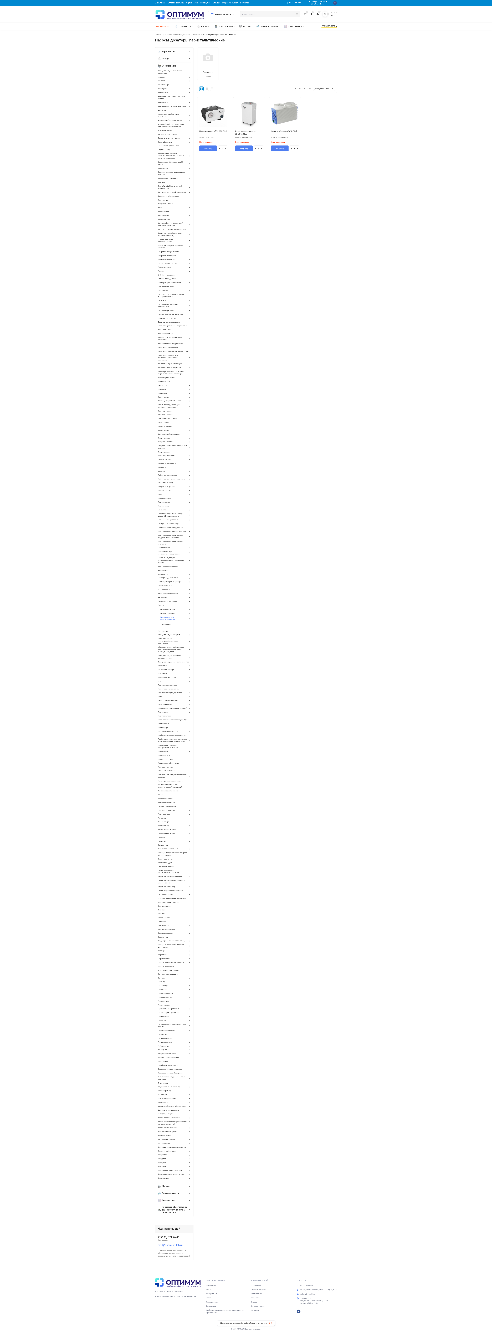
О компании (256, 1285)
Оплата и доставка (258, 1289)
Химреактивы (211, 1306)
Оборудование (211, 1294)
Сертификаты (256, 1294)
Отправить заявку (258, 1306)
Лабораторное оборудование (177, 35)
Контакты (255, 1310)
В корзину (208, 148)
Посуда (208, 1289)
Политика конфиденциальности (187, 1296)
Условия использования (164, 1296)
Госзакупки (255, 1298)
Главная (158, 35)
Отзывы (254, 1302)
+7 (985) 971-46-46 (317, 2)
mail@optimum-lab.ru (170, 1245)
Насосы (196, 35)
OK (270, 1323)
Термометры (211, 1285)
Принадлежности (212, 1302)
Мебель (209, 1298)
